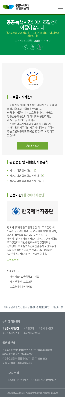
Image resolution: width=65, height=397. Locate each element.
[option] (26, 307)
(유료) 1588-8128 (39, 358)
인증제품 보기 (32, 145)
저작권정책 (29, 328)
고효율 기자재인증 (42, 40)
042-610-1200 (8, 354)
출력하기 (39, 47)
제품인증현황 (25, 40)
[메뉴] (60, 7)
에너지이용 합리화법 (20, 170)
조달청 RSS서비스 (32, 332)
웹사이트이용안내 (10, 332)
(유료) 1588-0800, (44, 349)
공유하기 (25, 47)
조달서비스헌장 (45, 328)
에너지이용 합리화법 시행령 (24, 176)
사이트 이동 (13, 260)
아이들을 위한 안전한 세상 (27, 307)
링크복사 (32, 47)
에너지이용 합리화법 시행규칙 (25, 181)
